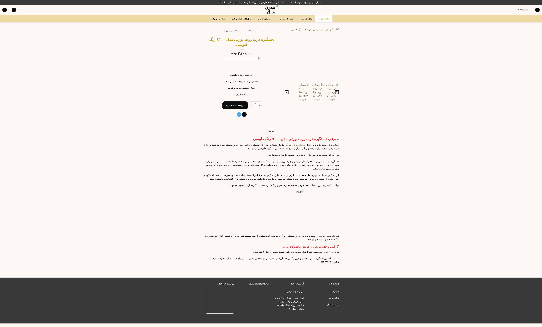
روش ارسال (333, 304)
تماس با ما (333, 298)
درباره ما (335, 291)
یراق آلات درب (306, 19)
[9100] (312, 55)
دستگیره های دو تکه (294, 145)
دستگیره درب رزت (232, 31)
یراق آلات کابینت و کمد (241, 19)
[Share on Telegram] (239, 114)
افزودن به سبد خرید (235, 105)
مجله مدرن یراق (219, 19)
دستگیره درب (324, 19)
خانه (258, 31)
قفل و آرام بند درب (285, 19)
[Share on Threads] (244, 114)
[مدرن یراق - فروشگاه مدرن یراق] (271, 10)
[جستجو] (537, 10)
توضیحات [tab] (271, 131)
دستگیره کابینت (264, 19)
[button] (14, 10)
